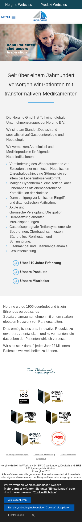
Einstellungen (58, 488)
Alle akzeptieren (17, 500)
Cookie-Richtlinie (68, 454)
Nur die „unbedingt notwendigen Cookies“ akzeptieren (39, 507)
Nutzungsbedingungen (17, 454)
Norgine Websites (18, 4)
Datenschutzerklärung (44, 454)
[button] (5, 17)
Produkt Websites (54, 4)
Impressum (41, 458)
